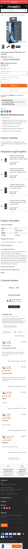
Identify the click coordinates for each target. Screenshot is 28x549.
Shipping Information (10, 540)
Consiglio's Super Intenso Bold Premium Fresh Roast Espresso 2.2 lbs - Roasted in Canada (18, 186)
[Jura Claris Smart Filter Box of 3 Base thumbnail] (13, 46)
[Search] (25, 10)
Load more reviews (14, 458)
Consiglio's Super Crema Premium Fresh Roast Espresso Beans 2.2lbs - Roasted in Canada (18, 202)
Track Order (14, 542)
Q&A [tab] (17, 288)
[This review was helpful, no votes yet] (21, 361)
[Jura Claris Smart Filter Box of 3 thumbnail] (3, 46)
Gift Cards (21, 542)
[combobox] (12, 10)
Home (2, 15)
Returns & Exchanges (5, 542)
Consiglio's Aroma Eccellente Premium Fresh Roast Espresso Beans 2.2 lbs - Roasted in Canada (18, 170)
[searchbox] (8, 332)
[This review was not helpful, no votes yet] (24, 361)
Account (3, 540)
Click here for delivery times (8, 104)
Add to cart (17, 546)
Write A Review (14, 306)
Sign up (4, 525)
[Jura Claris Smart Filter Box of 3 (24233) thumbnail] (8, 46)
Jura (5, 66)
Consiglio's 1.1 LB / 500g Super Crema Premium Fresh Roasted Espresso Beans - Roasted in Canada (18, 157)
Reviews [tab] (11, 288)
